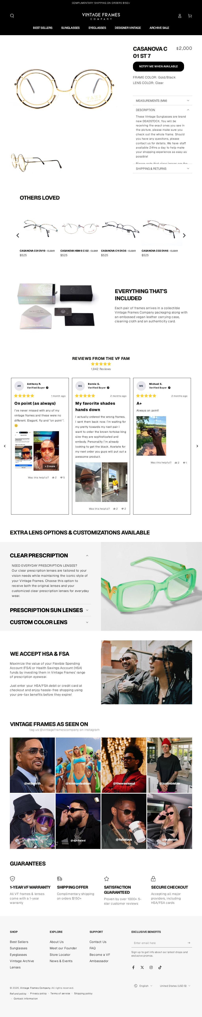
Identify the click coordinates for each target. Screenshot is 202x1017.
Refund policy (18, 993)
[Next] (184, 235)
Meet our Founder (63, 948)
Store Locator (60, 955)
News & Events (61, 961)
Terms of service (60, 993)
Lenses (15, 967)
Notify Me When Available (158, 66)
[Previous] (18, 235)
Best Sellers (19, 942)
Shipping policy (83, 993)
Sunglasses (18, 948)
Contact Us (98, 942)
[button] (12, 15)
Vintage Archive (22, 961)
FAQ (93, 948)
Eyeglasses (18, 955)
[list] (101, 235)
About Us (57, 942)
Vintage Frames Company (35, 988)
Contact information (26, 998)
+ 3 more (50, 466)
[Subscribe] (190, 943)
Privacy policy (38, 993)
